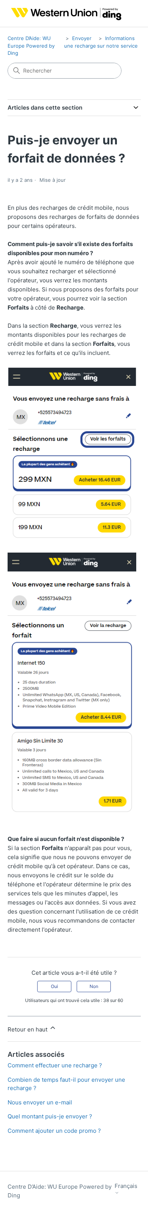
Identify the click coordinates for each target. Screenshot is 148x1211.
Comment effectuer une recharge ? (55, 1065)
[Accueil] (65, 13)
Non (94, 986)
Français (126, 1186)
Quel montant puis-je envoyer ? (50, 1116)
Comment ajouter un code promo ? (54, 1130)
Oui (54, 986)
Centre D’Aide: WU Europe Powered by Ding (31, 45)
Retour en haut (28, 1029)
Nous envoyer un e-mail (40, 1102)
